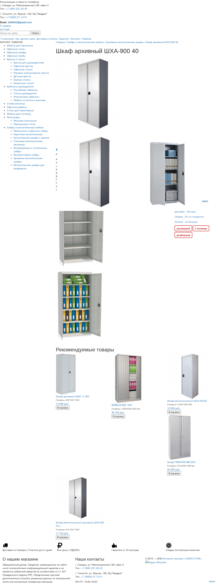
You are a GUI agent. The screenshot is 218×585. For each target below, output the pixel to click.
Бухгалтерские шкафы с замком (31, 137)
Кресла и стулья (16, 59)
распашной (183, 228)
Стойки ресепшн (16, 103)
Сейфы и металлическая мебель (25, 127)
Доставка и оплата (47, 38)
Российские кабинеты (26, 89)
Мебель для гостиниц (19, 113)
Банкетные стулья (24, 83)
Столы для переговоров (20, 110)
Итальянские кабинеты (26, 96)
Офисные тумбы (16, 55)
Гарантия (64, 38)
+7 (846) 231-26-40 (16, 8)
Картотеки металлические (28, 134)
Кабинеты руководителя (20, 86)
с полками (201, 228)
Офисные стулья (23, 69)
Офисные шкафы (16, 52)
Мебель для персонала (20, 45)
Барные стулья (22, 79)
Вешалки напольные (25, 120)
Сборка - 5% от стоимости (189, 216)
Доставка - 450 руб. (185, 211)
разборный (183, 235)
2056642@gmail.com (20, 22)
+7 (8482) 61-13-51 (16, 17)
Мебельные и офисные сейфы (31, 130)
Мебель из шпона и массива (29, 100)
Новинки (86, 38)
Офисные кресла (23, 66)
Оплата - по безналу (186, 221)
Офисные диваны (17, 107)
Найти (35, 33)
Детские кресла (22, 76)
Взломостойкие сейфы (26, 154)
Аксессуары (13, 117)
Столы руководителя (25, 93)
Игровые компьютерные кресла (31, 72)
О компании (7, 38)
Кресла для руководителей (29, 62)
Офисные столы (16, 49)
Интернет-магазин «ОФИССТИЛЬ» (182, 558)
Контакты (75, 38)
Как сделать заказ (25, 38)
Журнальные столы (24, 124)
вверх (212, 581)
